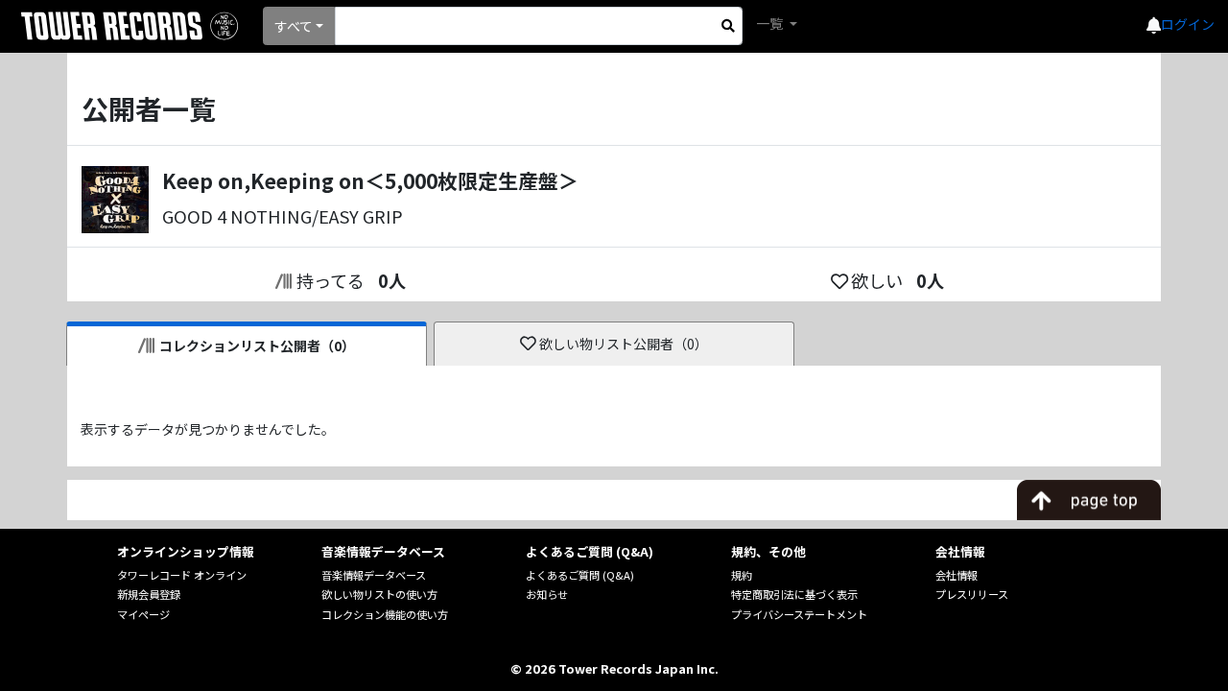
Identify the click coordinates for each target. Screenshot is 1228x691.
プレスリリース (971, 594)
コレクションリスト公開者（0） (257, 345)
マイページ (143, 614)
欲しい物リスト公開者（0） (623, 343)
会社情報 (956, 575)
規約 (741, 575)
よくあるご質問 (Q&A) (580, 575)
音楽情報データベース (373, 575)
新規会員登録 (148, 594)
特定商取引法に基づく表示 (794, 594)
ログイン (1188, 24)
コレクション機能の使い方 (384, 614)
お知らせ (547, 594)
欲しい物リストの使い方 (379, 594)
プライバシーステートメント (799, 614)
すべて (293, 26)
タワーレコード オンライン (182, 575)
